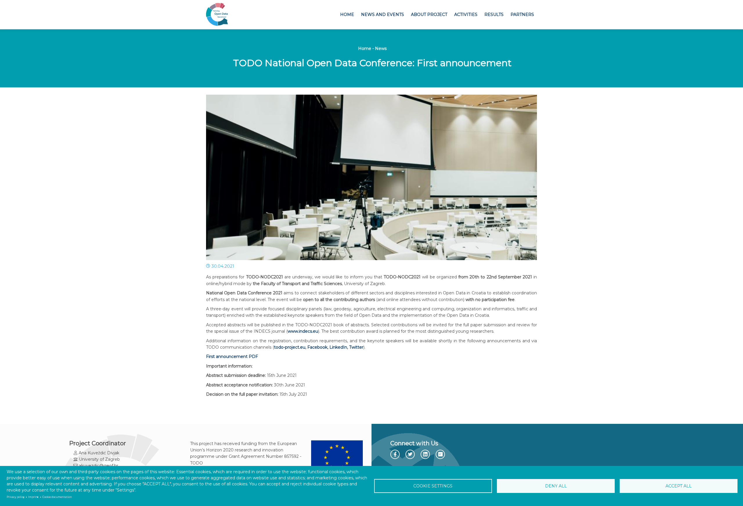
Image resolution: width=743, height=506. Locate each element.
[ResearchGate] (441, 454)
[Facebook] (395, 454)
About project (429, 14)
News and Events (382, 14)
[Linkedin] (426, 454)
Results (494, 14)
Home (347, 14)
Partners (522, 14)
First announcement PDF (232, 356)
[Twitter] (411, 454)
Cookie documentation (57, 497)
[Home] (217, 14)
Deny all (556, 486)
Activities (465, 14)
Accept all (679, 486)
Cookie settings (432, 486)
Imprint (33, 497)
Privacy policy (16, 497)
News (381, 48)
